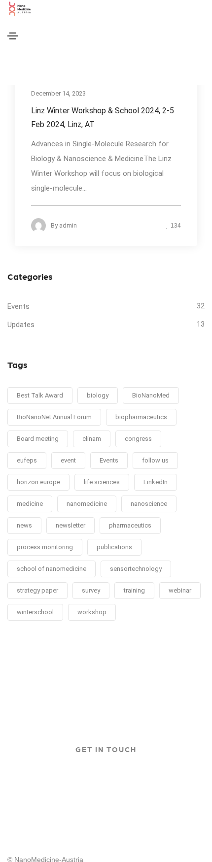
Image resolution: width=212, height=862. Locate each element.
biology (97, 395)
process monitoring (45, 547)
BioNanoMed (151, 395)
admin (68, 225)
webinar (180, 590)
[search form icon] (110, 76)
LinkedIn (155, 482)
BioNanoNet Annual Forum (54, 417)
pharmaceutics (130, 525)
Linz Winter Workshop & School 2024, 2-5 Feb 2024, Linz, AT (102, 117)
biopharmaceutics (141, 417)
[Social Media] (10, 60)
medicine (30, 503)
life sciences (102, 482)
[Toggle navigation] (12, 36)
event (68, 460)
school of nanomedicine (51, 568)
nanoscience (149, 503)
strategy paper (37, 590)
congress (138, 438)
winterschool (35, 612)
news (24, 525)
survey (91, 590)
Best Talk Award (40, 395)
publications (114, 547)
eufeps (27, 460)
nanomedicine (87, 503)
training (134, 590)
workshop (91, 612)
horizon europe (38, 482)
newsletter (70, 525)
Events (18, 306)
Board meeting (38, 438)
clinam (91, 438)
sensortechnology (136, 568)
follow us (155, 460)
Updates (21, 324)
